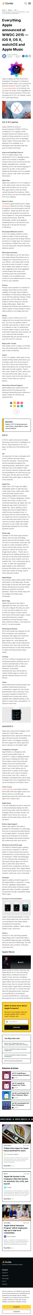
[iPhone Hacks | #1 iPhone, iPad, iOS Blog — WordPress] (7, 3)
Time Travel (6, 789)
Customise (16, 1311)
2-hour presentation (9, 88)
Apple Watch (18, 1119)
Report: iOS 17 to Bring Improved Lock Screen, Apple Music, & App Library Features (16, 426)
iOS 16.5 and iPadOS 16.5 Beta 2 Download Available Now (15, 1055)
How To (4, 1281)
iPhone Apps (5, 1278)
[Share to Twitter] (26, 56)
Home (3, 10)
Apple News (5, 1275)
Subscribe (16, 1027)
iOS (15, 10)
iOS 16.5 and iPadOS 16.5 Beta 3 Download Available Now (15, 1049)
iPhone (10, 10)
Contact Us (5, 1272)
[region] (16, 1301)
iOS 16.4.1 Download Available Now (13, 1061)
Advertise (4, 1284)
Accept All (16, 1307)
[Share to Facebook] (23, 56)
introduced (6, 206)
